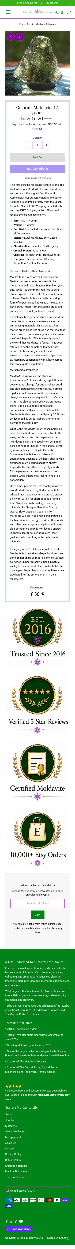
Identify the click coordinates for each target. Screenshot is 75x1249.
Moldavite (11, 1126)
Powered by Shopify (56, 1237)
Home (22, 24)
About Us (10, 1143)
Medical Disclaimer (16, 1171)
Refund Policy (13, 1160)
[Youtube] (21, 1222)
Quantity (37, 137)
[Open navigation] (8, 12)
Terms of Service (15, 1177)
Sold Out (38, 157)
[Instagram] (11, 1222)
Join (37, 914)
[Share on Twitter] (37, 595)
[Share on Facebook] (32, 595)
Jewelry (9, 1120)
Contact (9, 1148)
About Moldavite (14, 1131)
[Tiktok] (16, 1222)
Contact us (36, 587)
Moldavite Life (34, 1237)
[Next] (19, 37)
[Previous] (11, 37)
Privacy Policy (13, 1154)
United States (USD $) (23, 1190)
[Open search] (56, 12)
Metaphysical (13, 1137)
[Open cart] (68, 12)
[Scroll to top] (68, 1239)
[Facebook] (6, 1222)
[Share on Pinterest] (43, 595)
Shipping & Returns (16, 1165)
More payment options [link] (37, 178)
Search (9, 1114)
